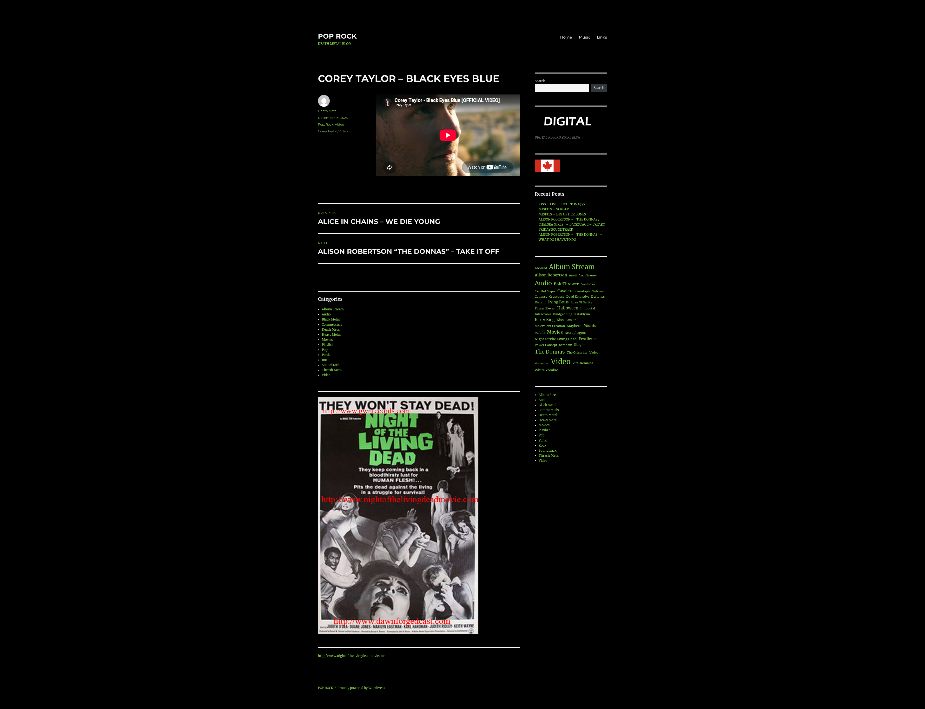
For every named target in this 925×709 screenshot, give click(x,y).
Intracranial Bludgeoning (553, 314)
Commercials (332, 324)
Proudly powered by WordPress (361, 688)
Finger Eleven (545, 308)
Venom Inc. (542, 363)
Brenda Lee (588, 284)
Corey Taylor (327, 131)
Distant (540, 302)
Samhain (565, 345)
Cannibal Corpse (545, 291)
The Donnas (550, 351)
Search (540, 81)
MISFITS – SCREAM (554, 209)
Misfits (589, 325)
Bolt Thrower (566, 283)
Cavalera (565, 290)
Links (602, 37)
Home (566, 37)
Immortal (587, 308)
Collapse (541, 296)
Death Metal (327, 111)
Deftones (598, 296)
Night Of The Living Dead (556, 339)
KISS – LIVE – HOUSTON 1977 (562, 204)
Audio (326, 314)
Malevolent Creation (550, 326)
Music (584, 37)
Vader (593, 352)
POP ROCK (337, 36)
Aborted (541, 268)
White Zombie (546, 370)
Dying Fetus (558, 302)
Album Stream (333, 309)
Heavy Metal (331, 335)
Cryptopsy (556, 296)
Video (339, 124)
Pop (321, 124)
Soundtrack (331, 365)
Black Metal (331, 319)
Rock (329, 124)
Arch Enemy (588, 275)
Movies (327, 340)
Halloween (567, 308)
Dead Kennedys (577, 296)
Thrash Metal (332, 370)
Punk (326, 355)
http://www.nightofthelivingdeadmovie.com (352, 656)
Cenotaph (582, 291)
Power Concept (546, 345)
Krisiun (571, 320)
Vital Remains (583, 363)
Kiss (560, 320)
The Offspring (577, 352)
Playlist (327, 345)
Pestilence (588, 338)
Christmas (598, 291)
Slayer (579, 344)
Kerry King (545, 319)
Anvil (573, 275)
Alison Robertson (551, 275)
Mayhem (574, 326)
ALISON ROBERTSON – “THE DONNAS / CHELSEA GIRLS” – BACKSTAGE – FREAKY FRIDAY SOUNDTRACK (572, 224)
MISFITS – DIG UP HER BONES (562, 214)
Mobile (540, 332)
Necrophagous (575, 332)
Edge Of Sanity (581, 302)
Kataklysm (582, 314)
